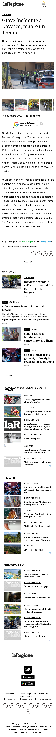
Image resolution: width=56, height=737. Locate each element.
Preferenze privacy (44, 699)
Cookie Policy (27, 699)
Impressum (31, 694)
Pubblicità (20, 696)
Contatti (41, 694)
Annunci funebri (32, 696)
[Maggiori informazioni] (41, 124)
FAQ (47, 694)
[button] (5, 705)
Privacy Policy (11, 699)
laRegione (35, 115)
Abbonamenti (10, 694)
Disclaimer (21, 694)
